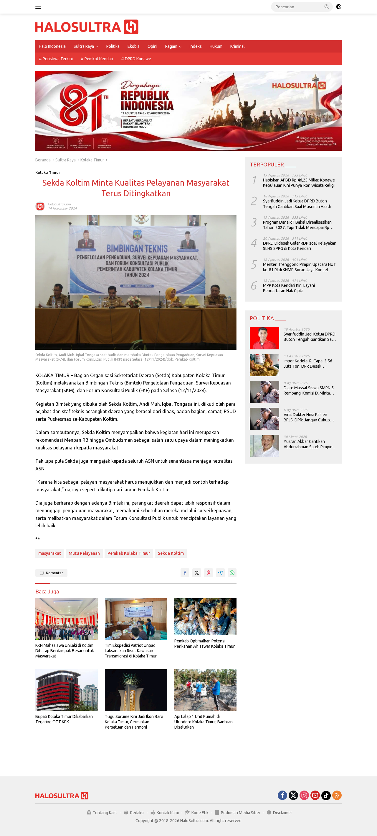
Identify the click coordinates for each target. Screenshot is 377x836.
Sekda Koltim (171, 553)
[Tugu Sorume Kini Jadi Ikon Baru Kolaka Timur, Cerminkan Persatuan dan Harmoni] (136, 690)
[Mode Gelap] (339, 7)
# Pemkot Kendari (97, 58)
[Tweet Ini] (196, 572)
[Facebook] (282, 796)
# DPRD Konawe (136, 58)
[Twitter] (293, 796)
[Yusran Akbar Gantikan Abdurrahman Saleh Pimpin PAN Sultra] (264, 446)
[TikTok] (326, 795)
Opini (152, 46)
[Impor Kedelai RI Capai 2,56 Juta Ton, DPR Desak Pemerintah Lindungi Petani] (264, 365)
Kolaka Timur (47, 172)
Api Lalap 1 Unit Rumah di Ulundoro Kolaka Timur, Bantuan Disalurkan (203, 721)
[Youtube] (315, 796)
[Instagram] (304, 796)
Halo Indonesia (52, 46)
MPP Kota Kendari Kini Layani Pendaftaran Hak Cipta (289, 288)
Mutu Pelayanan (84, 553)
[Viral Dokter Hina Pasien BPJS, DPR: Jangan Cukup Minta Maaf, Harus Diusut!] (264, 419)
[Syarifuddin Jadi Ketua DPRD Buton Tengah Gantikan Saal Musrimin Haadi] (264, 338)
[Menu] (39, 7)
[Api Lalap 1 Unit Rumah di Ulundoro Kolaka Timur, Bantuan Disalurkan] (205, 690)
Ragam (171, 46)
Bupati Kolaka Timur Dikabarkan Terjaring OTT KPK (64, 719)
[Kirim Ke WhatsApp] (232, 572)
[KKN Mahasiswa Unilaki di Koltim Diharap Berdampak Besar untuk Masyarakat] (66, 619)
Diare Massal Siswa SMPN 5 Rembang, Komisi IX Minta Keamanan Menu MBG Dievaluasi (309, 390)
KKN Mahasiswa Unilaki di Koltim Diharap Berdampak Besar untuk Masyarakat (64, 650)
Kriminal (237, 46)
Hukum (216, 46)
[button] (327, 6)
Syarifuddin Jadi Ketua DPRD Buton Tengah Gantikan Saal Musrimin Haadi (297, 204)
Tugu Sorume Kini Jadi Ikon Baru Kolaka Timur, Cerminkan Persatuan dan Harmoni (134, 721)
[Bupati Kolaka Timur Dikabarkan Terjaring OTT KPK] (66, 690)
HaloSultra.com (59, 204)
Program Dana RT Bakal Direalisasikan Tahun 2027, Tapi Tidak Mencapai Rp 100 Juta (297, 225)
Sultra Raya (84, 46)
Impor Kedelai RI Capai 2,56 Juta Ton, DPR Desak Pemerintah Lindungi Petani (308, 364)
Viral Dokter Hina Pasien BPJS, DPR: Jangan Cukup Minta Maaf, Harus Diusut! (307, 417)
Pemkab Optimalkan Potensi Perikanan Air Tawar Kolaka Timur (204, 644)
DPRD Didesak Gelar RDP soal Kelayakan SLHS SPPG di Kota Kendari (299, 246)
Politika (113, 46)
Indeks (196, 46)
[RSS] (337, 796)
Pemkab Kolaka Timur (129, 553)
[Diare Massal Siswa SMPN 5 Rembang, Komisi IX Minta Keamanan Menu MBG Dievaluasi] (264, 392)
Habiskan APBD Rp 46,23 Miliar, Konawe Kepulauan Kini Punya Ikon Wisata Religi (299, 183)
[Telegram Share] (220, 572)
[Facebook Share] (185, 572)
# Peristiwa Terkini (56, 58)
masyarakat (49, 553)
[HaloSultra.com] (86, 26)
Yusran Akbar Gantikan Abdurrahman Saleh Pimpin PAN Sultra (308, 444)
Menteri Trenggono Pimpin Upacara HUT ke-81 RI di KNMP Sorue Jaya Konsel (299, 267)
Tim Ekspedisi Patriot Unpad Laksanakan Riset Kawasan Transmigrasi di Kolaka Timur (131, 650)
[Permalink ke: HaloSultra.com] (40, 206)
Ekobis (134, 46)
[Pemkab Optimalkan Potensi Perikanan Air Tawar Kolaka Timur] (205, 616)
